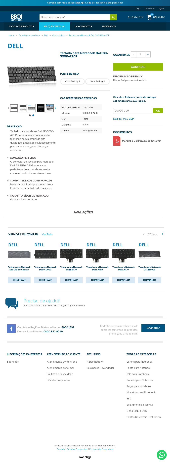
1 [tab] (30, 115)
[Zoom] (14, 108)
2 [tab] (33, 115)
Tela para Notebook (138, 374)
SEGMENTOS (109, 26)
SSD (129, 398)
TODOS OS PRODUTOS (21, 26)
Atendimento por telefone (62, 361)
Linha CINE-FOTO (137, 411)
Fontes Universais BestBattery (144, 417)
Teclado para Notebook (140, 380)
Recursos (94, 354)
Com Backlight (72, 81)
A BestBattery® (95, 361)
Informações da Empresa (24, 354)
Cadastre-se (149, 8)
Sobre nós (13, 361)
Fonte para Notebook (139, 368)
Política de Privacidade (60, 374)
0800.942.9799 (53, 331)
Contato (61, 449)
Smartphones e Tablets (140, 404)
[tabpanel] (14, 106)
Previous (8, 107)
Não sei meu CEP (123, 119)
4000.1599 (68, 327)
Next (55, 107)
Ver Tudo (47, 234)
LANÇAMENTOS (83, 26)
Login (138, 8)
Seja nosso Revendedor (100, 368)
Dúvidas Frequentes (58, 380)
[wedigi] (85, 457)
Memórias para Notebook (141, 392)
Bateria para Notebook (139, 361)
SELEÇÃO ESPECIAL (54, 26)
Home (11, 35)
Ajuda (161, 8)
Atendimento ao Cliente (63, 354)
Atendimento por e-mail (60, 368)
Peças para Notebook (139, 386)
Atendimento (136, 17)
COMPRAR (19, 280)
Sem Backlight (97, 81)
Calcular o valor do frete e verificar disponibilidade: (133, 110)
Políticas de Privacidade (101, 449)
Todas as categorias (141, 354)
